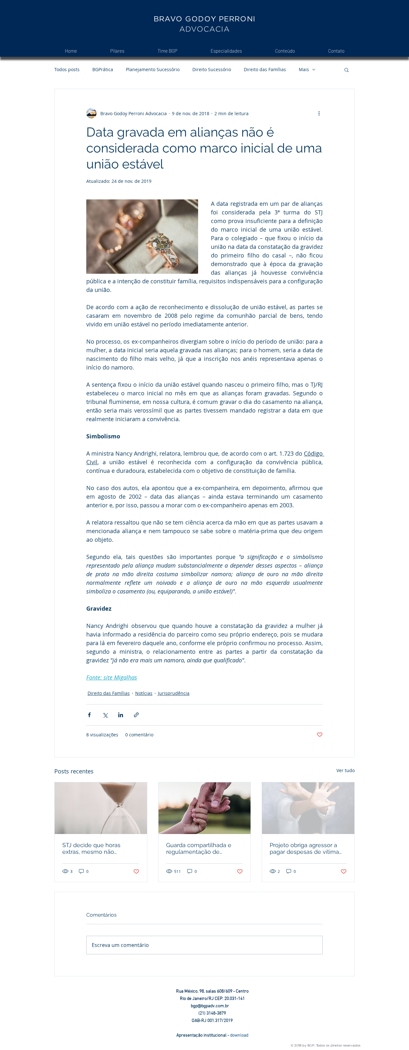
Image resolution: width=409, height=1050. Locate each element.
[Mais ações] (319, 113)
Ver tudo (345, 770)
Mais (304, 69)
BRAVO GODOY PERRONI (204, 19)
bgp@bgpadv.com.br (212, 1006)
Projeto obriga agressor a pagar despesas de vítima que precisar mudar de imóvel (304, 848)
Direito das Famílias (265, 69)
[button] (346, 69)
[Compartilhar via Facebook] (89, 715)
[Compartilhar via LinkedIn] (121, 715)
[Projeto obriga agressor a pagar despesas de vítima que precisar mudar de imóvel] (308, 808)
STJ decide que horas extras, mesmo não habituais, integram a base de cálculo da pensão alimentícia (97, 848)
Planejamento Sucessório (153, 69)
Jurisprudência (173, 693)
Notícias (143, 693)
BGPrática (102, 69)
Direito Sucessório (211, 69)
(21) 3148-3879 (212, 1013)
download (239, 1035)
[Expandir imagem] (142, 236)
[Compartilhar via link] (136, 715)
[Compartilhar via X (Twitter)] (105, 715)
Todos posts (67, 69)
